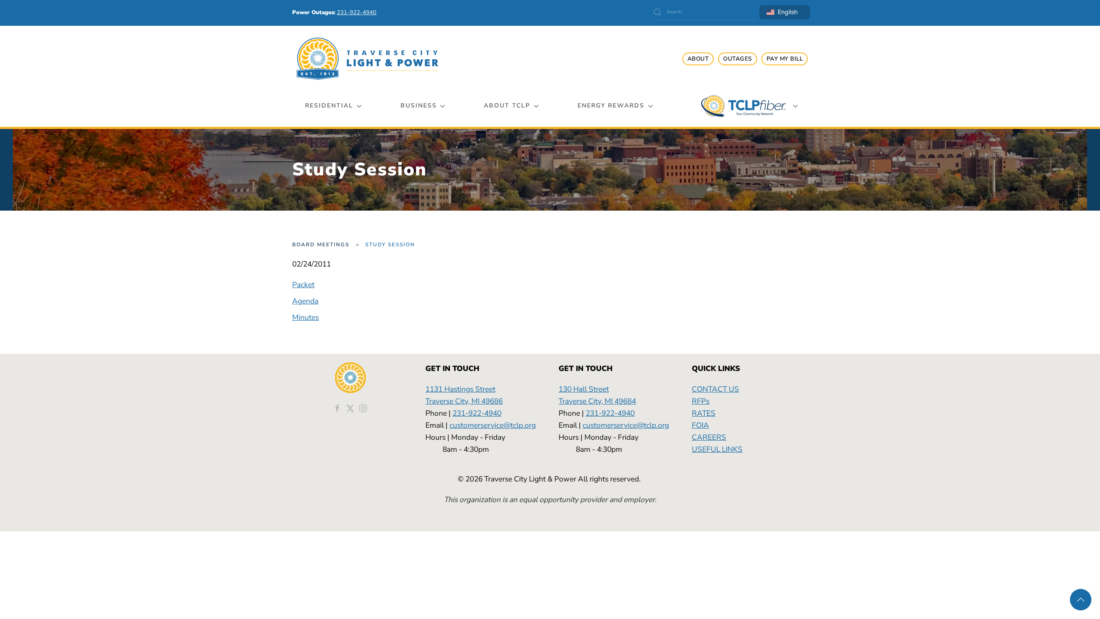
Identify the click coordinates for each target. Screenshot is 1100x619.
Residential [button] (329, 105)
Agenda (305, 301)
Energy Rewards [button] (611, 105)
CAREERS (709, 437)
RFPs (700, 401)
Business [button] (418, 105)
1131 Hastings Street (460, 389)
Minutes (305, 317)
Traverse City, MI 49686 (464, 401)
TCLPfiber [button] (743, 106)
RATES (703, 413)
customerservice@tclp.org (492, 425)
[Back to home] (367, 58)
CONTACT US (715, 389)
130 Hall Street (584, 389)
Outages (737, 59)
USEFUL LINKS (717, 449)
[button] (1080, 599)
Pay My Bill (785, 59)
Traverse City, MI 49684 (597, 401)
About (698, 59)
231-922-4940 (476, 413)
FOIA (700, 425)
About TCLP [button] (507, 105)
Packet (303, 284)
